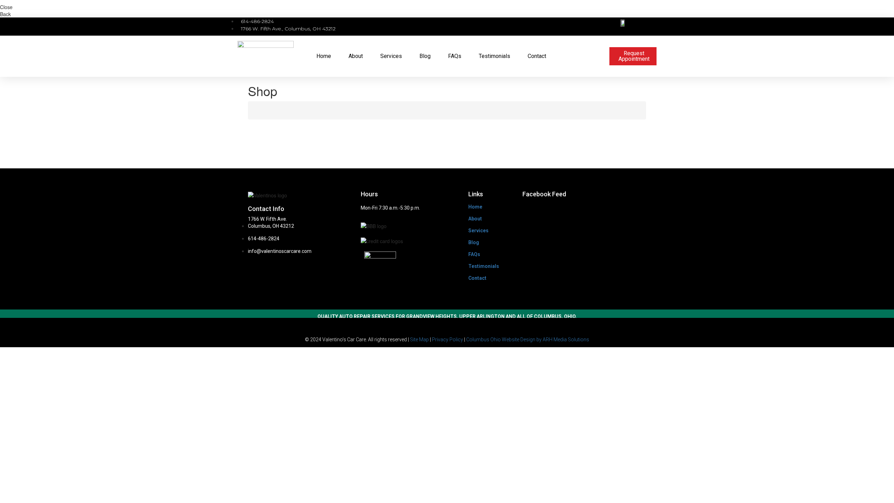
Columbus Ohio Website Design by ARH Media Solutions (527, 339)
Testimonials (494, 56)
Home (323, 56)
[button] (597, 26)
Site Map (419, 339)
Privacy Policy (447, 339)
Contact (537, 56)
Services (391, 56)
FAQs (454, 56)
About (356, 56)
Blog (425, 56)
